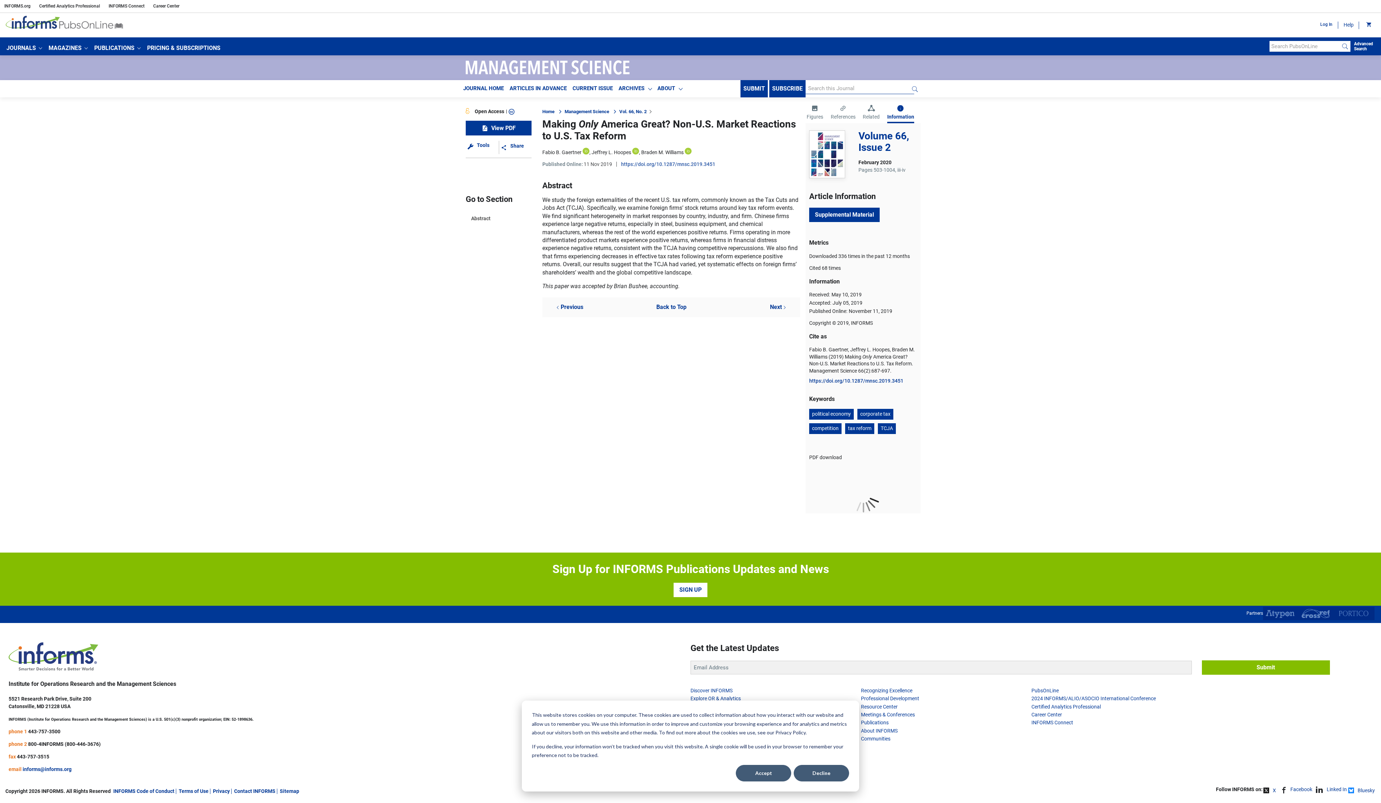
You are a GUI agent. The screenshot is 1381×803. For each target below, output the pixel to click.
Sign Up (690, 589)
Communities (875, 739)
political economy (831, 414)
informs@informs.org (47, 769)
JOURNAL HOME (483, 88)
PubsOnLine (1045, 690)
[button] (24, 48)
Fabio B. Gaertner (562, 152)
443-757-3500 (44, 731)
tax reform (859, 428)
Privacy (221, 791)
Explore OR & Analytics (715, 698)
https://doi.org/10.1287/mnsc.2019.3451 (668, 164)
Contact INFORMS (254, 791)
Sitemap (289, 791)
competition (825, 428)
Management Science (587, 111)
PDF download (825, 457)
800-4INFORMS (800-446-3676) (64, 744)
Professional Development (890, 698)
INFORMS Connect (127, 6)
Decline (821, 773)
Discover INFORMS (711, 690)
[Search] (1345, 46)
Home (548, 111)
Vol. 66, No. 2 (633, 111)
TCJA (887, 428)
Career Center (166, 6)
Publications (875, 722)
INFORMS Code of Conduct (143, 791)
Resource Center (879, 707)
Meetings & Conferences (888, 714)
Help (1349, 25)
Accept (763, 773)
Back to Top (671, 307)
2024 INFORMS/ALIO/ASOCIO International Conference (1093, 698)
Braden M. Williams (662, 152)
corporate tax (875, 414)
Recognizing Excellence (886, 690)
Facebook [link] (1301, 789)
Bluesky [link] (1366, 790)
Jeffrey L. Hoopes (611, 152)
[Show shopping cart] (1368, 25)
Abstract (481, 218)
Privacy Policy (790, 732)
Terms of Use (194, 791)
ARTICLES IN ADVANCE (538, 88)
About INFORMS (879, 731)
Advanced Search (1363, 46)
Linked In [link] (1337, 789)
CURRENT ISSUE (593, 88)
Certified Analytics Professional (69, 6)
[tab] (815, 113)
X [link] (1274, 790)
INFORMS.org (17, 6)
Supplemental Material (844, 214)
